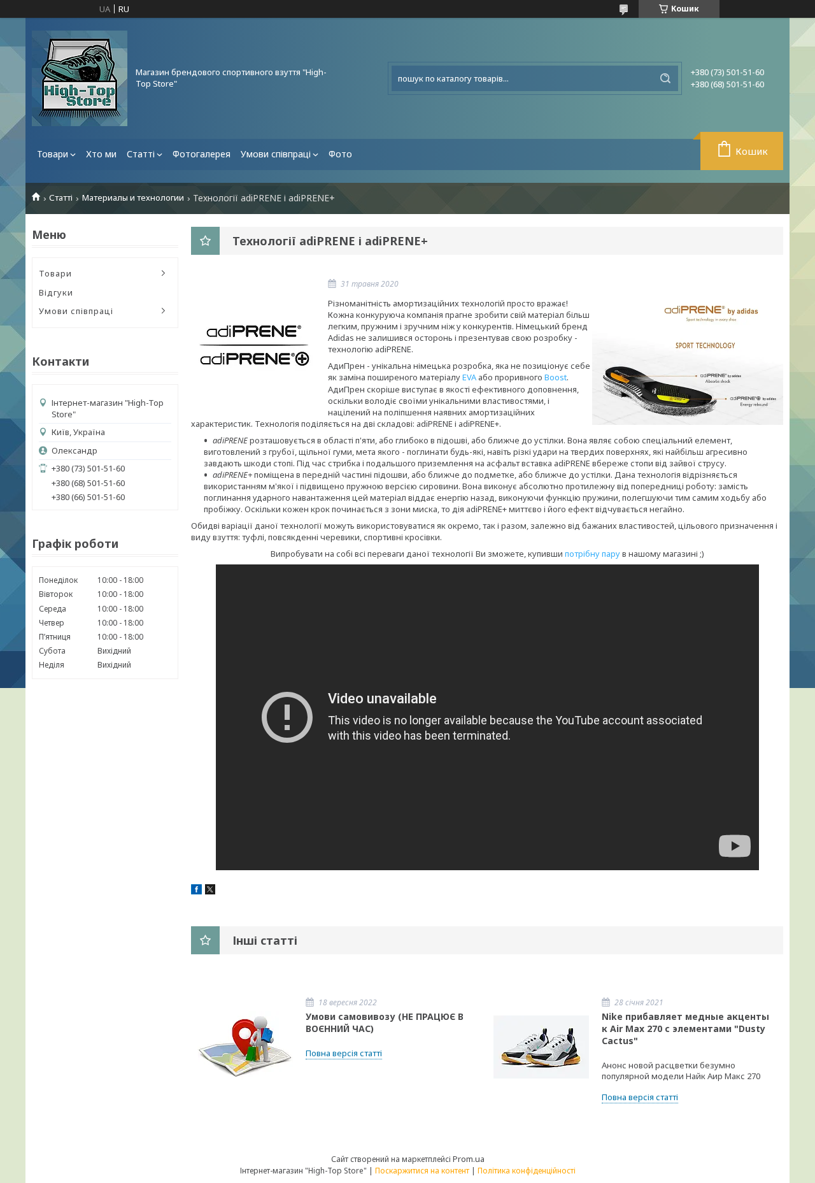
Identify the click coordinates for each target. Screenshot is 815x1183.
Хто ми (101, 154)
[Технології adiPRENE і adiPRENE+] (254, 344)
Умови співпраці (276, 154)
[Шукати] (665, 78)
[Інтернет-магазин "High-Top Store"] (79, 78)
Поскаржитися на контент (422, 1170)
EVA (469, 377)
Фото (340, 154)
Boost (555, 377)
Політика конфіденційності (527, 1170)
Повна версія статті (344, 1053)
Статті (141, 154)
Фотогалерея (201, 154)
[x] (210, 891)
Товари (52, 154)
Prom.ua (469, 1159)
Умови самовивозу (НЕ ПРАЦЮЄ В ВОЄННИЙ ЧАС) (385, 1022)
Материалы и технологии (133, 197)
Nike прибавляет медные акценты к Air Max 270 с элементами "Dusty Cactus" (685, 1028)
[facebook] (196, 891)
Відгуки (56, 292)
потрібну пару (592, 553)
